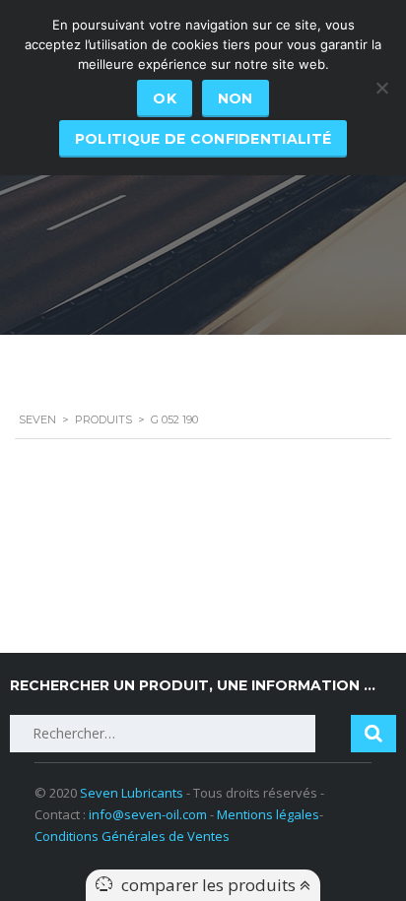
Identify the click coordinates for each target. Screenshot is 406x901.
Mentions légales (268, 814)
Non (235, 98)
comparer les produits (210, 884)
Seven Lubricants (131, 793)
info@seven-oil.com (148, 814)
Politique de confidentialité (203, 139)
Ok (164, 98)
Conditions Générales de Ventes (132, 836)
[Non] (381, 87)
